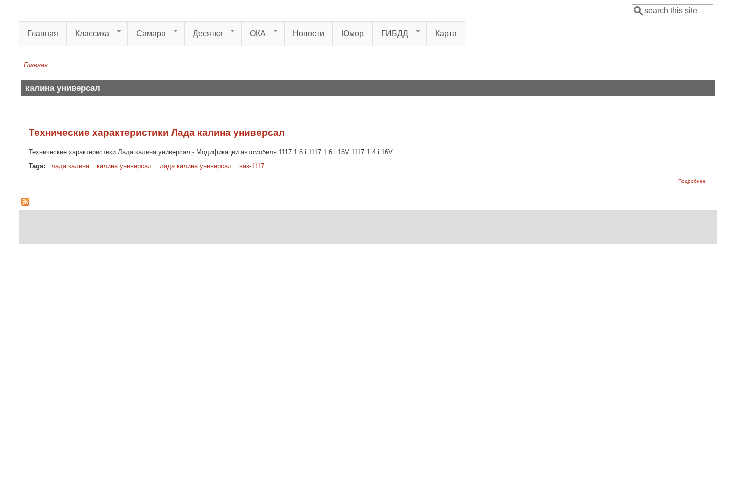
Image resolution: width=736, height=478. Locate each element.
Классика (88, 34)
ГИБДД (390, 34)
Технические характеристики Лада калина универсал (157, 133)
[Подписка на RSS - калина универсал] (25, 204)
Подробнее (692, 181)
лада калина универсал (196, 166)
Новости (308, 34)
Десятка (203, 34)
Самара (147, 34)
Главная (42, 34)
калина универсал (124, 166)
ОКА (253, 34)
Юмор (352, 34)
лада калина (70, 166)
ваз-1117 (251, 166)
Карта (446, 34)
